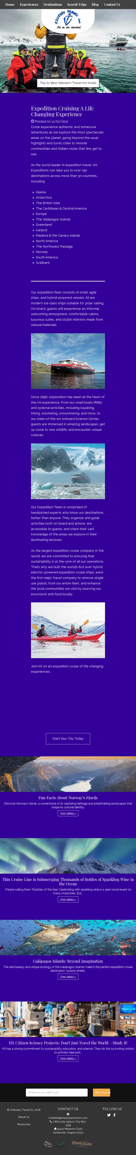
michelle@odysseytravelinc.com (68, 1117)
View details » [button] (68, 813)
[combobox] (57, 1093)
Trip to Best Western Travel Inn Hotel (68, 83)
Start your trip (102, 1092)
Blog (95, 4)
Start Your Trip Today (68, 738)
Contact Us (112, 4)
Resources (23, 1124)
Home (10, 4)
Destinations (53, 4)
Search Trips (76, 4)
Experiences (29, 4)
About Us (23, 1116)
